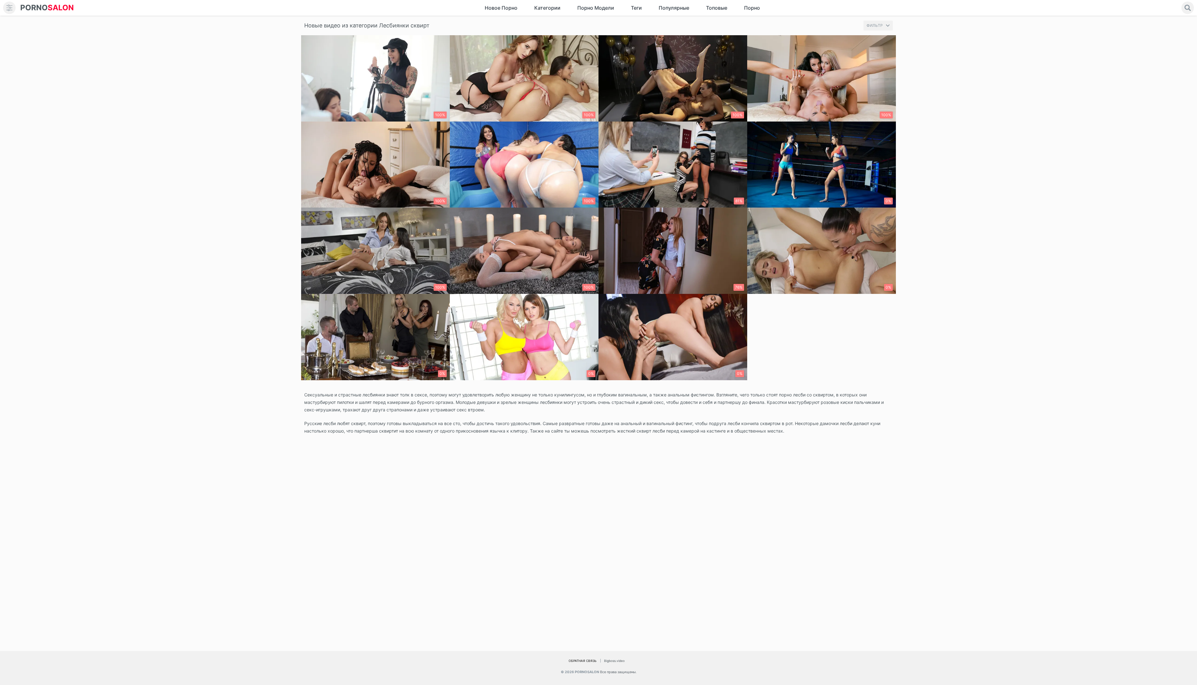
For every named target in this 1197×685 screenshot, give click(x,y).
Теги (636, 8)
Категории (547, 8)
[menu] (9, 8)
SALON (47, 8)
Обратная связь (583, 661)
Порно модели (595, 8)
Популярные (674, 8)
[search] (1187, 8)
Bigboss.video (614, 661)
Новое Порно (501, 8)
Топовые (716, 8)
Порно (752, 8)
